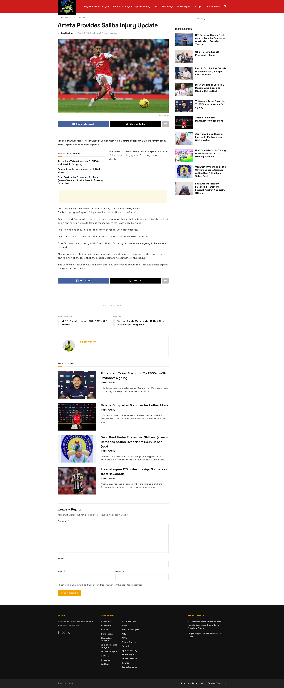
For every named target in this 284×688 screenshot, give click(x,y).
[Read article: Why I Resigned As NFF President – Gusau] (184, 56)
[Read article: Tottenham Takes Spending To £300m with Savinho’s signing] (77, 385)
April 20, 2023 (84, 33)
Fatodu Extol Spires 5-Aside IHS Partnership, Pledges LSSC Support (210, 71)
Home (60, 17)
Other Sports (128, 642)
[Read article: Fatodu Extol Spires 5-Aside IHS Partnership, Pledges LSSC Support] (184, 73)
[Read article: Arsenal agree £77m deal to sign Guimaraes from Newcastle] (77, 480)
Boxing (104, 629)
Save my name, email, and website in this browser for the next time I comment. (102, 584)
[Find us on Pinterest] (69, 633)
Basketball (106, 625)
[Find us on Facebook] (58, 633)
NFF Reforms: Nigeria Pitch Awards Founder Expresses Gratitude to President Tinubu (204, 625)
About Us (185, 683)
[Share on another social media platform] (165, 124)
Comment (64, 521)
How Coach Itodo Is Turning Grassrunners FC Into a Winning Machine (210, 153)
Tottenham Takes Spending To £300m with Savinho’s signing (210, 104)
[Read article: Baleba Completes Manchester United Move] (77, 417)
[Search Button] (225, 6)
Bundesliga (168, 6)
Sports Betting (142, 6)
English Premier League (96, 6)
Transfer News (212, 6)
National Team (129, 621)
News (124, 625)
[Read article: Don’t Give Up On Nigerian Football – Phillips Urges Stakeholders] (184, 138)
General (105, 655)
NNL (124, 633)
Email (61, 571)
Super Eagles (183, 6)
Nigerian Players (130, 629)
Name (62, 558)
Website (119, 571)
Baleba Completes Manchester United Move (134, 405)
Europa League (109, 651)
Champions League (122, 6)
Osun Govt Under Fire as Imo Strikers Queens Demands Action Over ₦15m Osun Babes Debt (80, 180)
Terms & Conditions (217, 683)
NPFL (156, 6)
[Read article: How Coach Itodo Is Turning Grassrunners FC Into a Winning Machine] (184, 155)
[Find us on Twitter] (63, 633)
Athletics (106, 621)
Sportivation (66, 33)
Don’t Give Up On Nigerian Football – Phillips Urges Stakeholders (209, 137)
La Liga (197, 6)
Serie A (125, 646)
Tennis (125, 662)
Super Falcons (129, 658)
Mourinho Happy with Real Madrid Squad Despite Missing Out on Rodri (209, 87)
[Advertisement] (113, 196)
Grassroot (106, 660)
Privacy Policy (198, 683)
